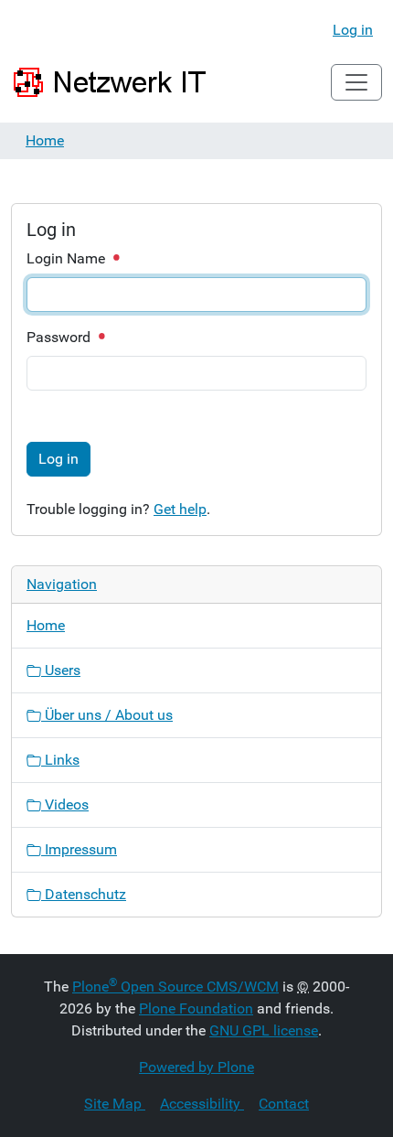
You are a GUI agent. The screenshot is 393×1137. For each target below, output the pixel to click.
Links (60, 759)
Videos (65, 804)
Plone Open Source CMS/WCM (175, 986)
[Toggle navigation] (356, 82)
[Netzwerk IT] (111, 82)
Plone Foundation (196, 1008)
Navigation (62, 584)
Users (60, 670)
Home (45, 140)
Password (60, 337)
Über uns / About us (107, 715)
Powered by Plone (196, 1067)
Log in (353, 29)
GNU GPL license (263, 1030)
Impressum (79, 849)
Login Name (68, 258)
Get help (180, 509)
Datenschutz (83, 894)
